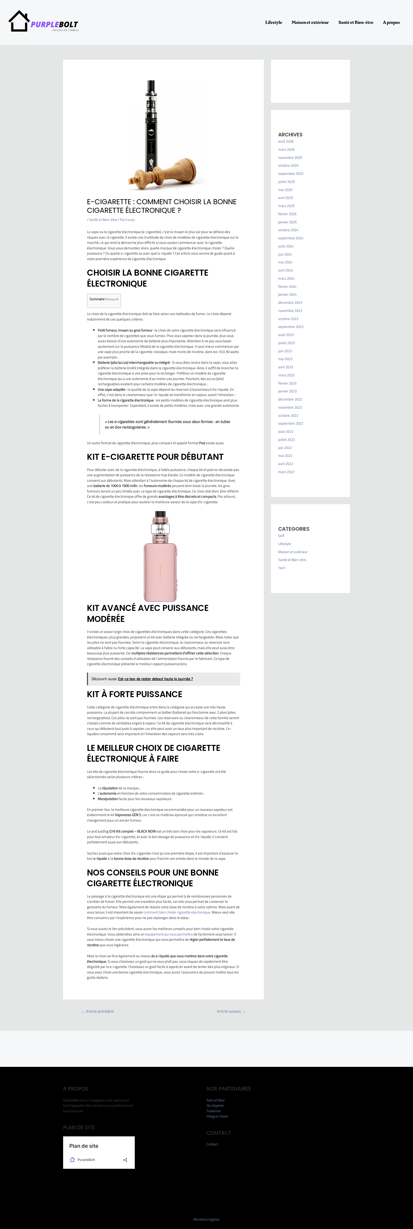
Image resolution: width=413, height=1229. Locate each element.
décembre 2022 (290, 399)
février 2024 (287, 286)
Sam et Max (215, 1100)
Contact (212, 1144)
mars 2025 (286, 205)
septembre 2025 (290, 173)
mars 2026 (286, 149)
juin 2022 (285, 447)
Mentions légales (206, 1219)
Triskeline (213, 1110)
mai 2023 (285, 358)
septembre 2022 (290, 423)
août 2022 (285, 431)
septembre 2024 (290, 238)
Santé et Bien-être (355, 22)
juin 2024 (285, 254)
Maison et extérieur (310, 22)
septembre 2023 (290, 326)
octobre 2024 (288, 229)
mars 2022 (286, 471)
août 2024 (285, 246)
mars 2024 (286, 278)
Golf (281, 535)
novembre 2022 (290, 407)
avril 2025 (285, 197)
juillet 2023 (286, 342)
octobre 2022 (288, 415)
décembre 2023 (290, 302)
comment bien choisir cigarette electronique (177, 912)
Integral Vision (217, 1116)
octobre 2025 (288, 165)
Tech (281, 567)
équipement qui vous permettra (169, 934)
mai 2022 (285, 455)
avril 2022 (285, 463)
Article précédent (97, 1011)
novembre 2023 (290, 310)
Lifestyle (273, 22)
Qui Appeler (215, 1105)
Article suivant (231, 1011)
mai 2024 (285, 262)
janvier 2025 (287, 222)
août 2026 (285, 141)
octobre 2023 (288, 318)
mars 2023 (286, 375)
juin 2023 (285, 350)
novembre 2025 (290, 157)
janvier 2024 (287, 294)
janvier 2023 (287, 391)
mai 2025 (285, 189)
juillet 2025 (286, 181)
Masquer (111, 299)
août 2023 (285, 334)
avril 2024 (285, 270)
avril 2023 (285, 366)
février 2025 (287, 213)
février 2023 (287, 383)
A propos (391, 22)
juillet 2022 (286, 439)
